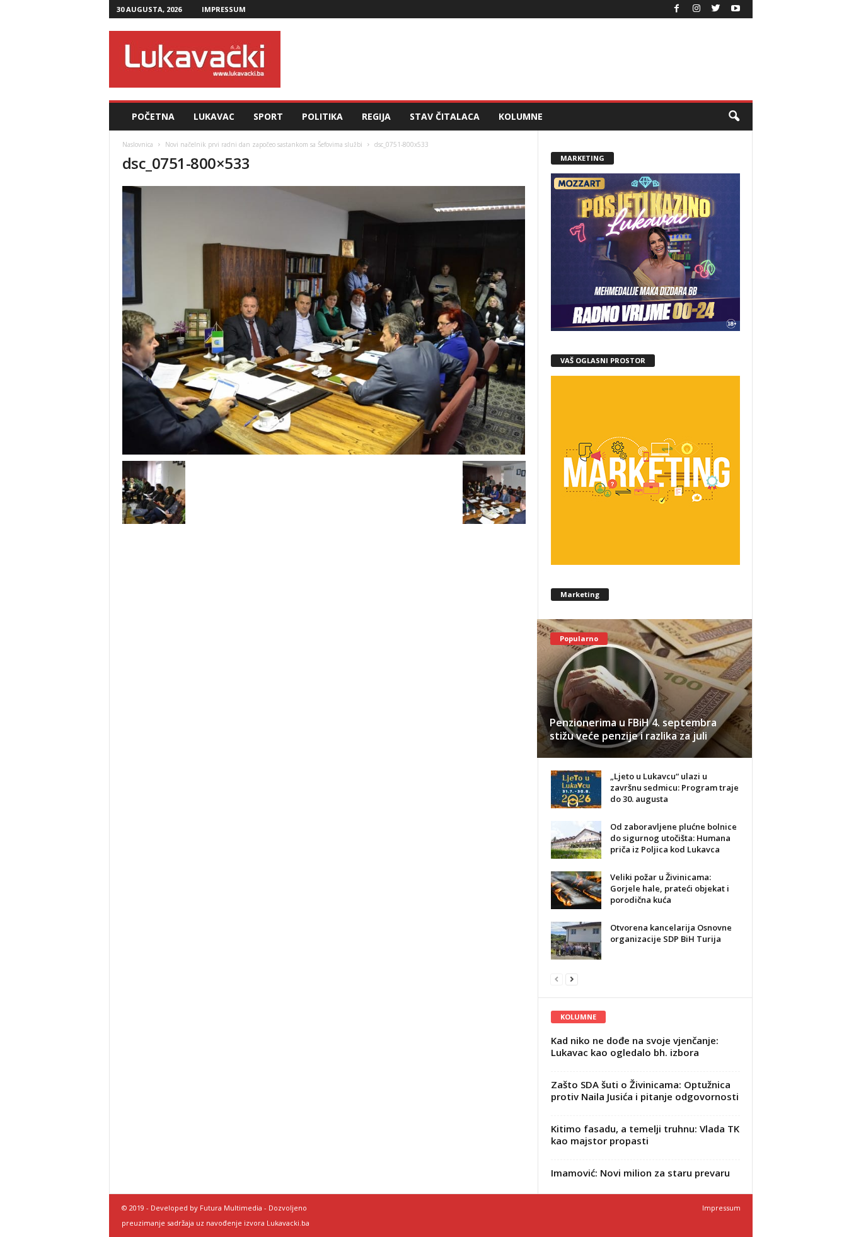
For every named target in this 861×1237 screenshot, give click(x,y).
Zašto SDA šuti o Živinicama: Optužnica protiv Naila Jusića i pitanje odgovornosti (645, 1090)
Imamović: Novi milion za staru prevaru (640, 1172)
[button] (734, 117)
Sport (268, 116)
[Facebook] (677, 9)
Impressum (224, 9)
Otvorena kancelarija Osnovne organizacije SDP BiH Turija (671, 933)
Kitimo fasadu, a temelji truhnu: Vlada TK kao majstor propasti (645, 1134)
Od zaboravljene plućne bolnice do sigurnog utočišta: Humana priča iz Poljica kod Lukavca (673, 838)
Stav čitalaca (445, 116)
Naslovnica (137, 144)
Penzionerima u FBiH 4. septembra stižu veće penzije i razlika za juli (633, 729)
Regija (376, 116)
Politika (322, 116)
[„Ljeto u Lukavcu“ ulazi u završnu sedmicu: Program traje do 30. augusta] (576, 789)
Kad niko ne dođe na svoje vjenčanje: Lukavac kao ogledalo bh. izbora (635, 1046)
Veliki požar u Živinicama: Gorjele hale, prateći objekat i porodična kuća (669, 888)
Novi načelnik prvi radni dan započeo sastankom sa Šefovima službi (263, 144)
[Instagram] (696, 9)
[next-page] (571, 978)
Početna (153, 116)
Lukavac (214, 116)
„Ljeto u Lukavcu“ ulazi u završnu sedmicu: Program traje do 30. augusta (674, 787)
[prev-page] (556, 978)
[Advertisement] (523, 59)
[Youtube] (735, 9)
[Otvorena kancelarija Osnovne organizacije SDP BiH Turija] (576, 941)
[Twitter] (716, 9)
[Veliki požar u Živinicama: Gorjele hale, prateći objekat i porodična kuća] (576, 890)
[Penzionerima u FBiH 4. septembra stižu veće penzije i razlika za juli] (644, 688)
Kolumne (521, 116)
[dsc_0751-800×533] (324, 320)
